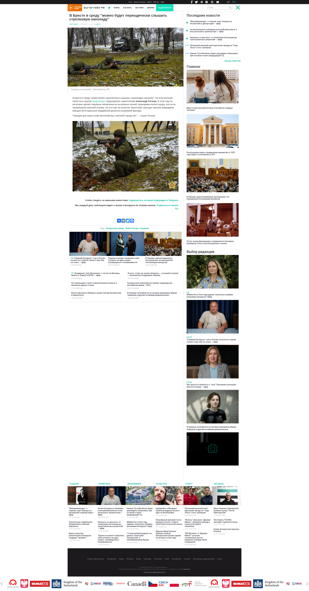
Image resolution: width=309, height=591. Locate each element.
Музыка (219, 484)
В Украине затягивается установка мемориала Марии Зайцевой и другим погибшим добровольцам (152, 294)
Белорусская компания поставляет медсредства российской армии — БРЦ (149, 284)
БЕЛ (228, 2)
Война (117, 8)
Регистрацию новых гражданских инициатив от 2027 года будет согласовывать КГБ (211, 153)
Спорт (189, 484)
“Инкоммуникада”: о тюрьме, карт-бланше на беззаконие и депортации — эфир (211, 22)
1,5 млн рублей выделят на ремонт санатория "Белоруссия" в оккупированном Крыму (139, 536)
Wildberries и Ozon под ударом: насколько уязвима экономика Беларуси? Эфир (210, 295)
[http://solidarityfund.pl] (180, 584)
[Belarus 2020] (27, 584)
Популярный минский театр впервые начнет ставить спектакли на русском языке (169, 522)
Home (109, 8)
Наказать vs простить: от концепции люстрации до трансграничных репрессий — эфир (213, 38)
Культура (161, 484)
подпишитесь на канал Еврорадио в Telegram (153, 200)
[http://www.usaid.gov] (82, 583)
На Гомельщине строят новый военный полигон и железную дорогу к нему (94, 284)
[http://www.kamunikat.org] (94, 584)
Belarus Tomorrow (139, 2)
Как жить (127, 8)
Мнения (150, 8)
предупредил (99, 101)
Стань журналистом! (95, 559)
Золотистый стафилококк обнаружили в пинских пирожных (80, 524)
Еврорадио (73, 24)
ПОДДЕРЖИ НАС (165, 8)
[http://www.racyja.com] (73, 583)
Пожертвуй (111, 559)
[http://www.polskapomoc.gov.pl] (201, 583)
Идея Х (149, 2)
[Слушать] (191, 337)
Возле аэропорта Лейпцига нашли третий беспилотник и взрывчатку (96, 294)
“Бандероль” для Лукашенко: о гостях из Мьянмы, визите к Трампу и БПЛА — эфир (95, 274)
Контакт (187, 559)
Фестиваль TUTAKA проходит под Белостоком (225, 521)
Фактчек (156, 2)
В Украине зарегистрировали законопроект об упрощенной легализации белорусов (159, 260)
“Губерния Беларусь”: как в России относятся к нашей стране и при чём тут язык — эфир (88, 260)
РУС (233, 2)
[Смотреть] (72, 258)
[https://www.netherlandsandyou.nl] (54, 583)
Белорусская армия (115, 228)
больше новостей (232, 61)
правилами (186, 569)
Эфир (162, 2)
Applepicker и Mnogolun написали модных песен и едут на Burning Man (167, 510)
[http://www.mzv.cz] (107, 583)
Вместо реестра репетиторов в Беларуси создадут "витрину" (210, 109)
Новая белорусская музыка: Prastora (226, 530)
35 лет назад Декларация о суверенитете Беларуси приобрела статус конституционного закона (210, 242)
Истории (139, 8)
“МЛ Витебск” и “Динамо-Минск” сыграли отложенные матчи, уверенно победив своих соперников (196, 537)
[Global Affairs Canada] (123, 583)
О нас (219, 559)
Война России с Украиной (137, 228)
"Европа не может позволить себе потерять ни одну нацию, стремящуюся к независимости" (123, 260)
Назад (2, 584)
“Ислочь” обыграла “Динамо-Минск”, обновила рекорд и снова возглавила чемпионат (198, 523)
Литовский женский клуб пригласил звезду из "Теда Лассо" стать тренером (214, 46)
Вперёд (307, 584)
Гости (130, 2)
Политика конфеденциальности (154, 572)
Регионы (129, 559)
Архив (138, 559)
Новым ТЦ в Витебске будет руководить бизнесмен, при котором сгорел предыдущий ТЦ (214, 54)
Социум (97, 24)
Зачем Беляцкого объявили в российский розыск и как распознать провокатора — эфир (213, 30)
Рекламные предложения (203, 559)
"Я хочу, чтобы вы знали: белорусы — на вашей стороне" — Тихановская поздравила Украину (153, 274)
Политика (104, 484)
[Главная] (94, 7)
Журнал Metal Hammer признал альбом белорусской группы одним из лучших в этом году (168, 534)
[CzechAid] (145, 584)
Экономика (134, 484)
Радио (121, 559)
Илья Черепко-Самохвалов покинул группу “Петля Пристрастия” (226, 510)
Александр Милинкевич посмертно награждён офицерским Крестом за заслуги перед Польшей (212, 469)
